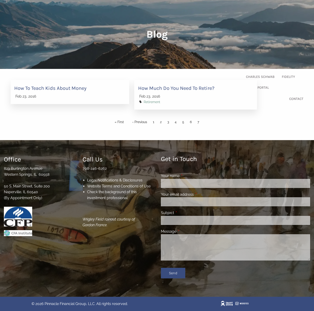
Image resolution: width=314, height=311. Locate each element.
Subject (185, 213)
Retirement (152, 102)
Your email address (195, 194)
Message (186, 231)
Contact (296, 99)
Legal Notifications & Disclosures (115, 180)
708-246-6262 (95, 168)
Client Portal (257, 87)
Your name (188, 176)
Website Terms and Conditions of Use (119, 186)
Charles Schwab (260, 77)
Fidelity (288, 77)
